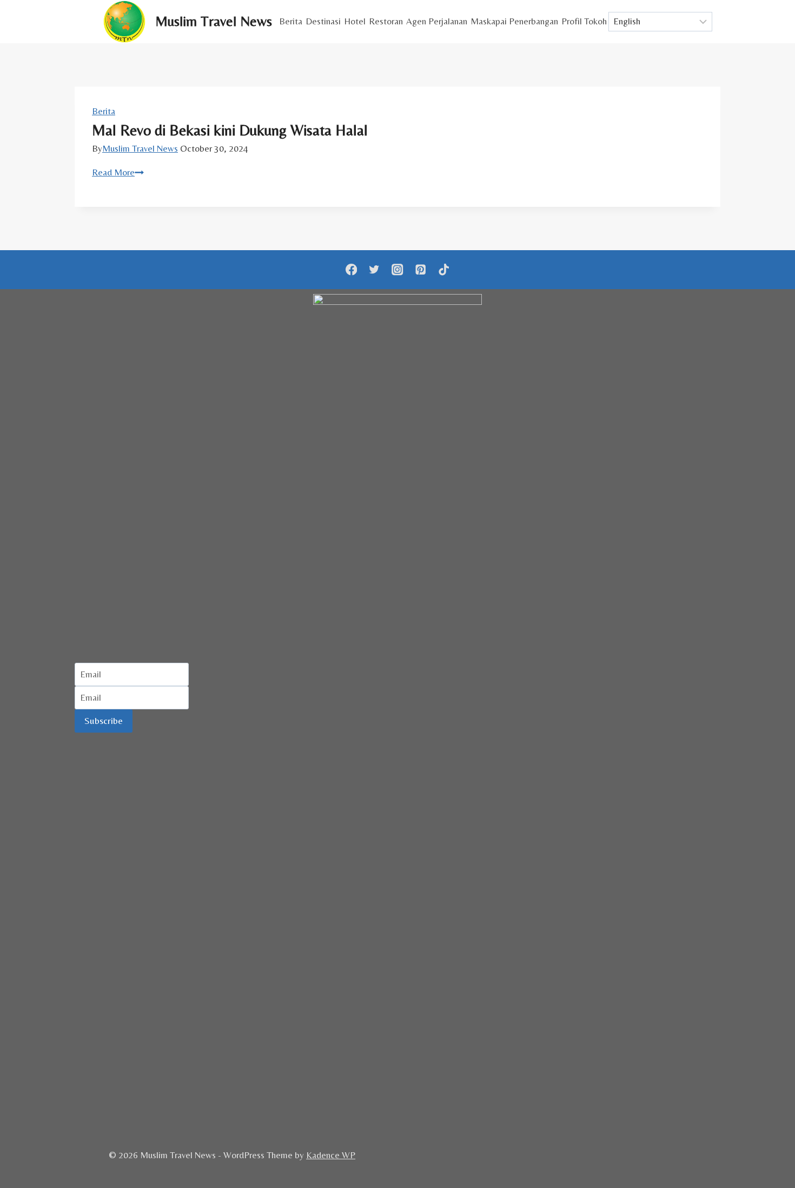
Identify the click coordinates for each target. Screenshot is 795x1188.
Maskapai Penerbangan (514, 21)
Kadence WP (330, 1155)
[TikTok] (443, 270)
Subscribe (103, 720)
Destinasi (323, 21)
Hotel (355, 21)
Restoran (386, 21)
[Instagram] (397, 270)
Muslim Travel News (140, 148)
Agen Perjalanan (436, 21)
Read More (118, 172)
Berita (290, 21)
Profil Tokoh (584, 21)
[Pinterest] (420, 270)
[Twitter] (374, 270)
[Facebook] (351, 270)
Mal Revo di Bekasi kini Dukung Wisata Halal (230, 130)
